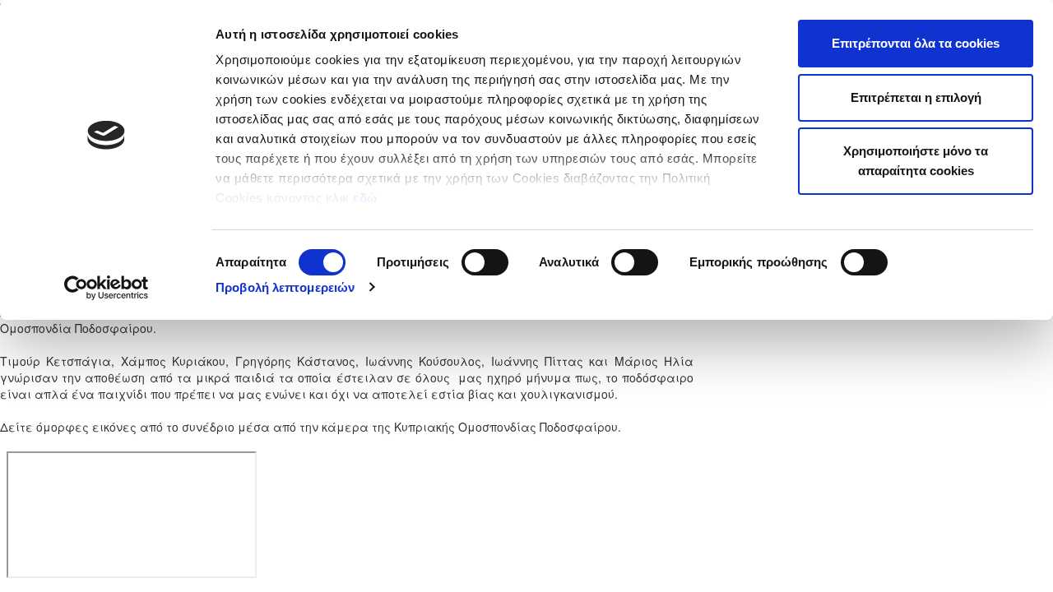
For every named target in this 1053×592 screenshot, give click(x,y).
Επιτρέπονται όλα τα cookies (916, 43)
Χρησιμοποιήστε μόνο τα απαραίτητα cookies (915, 161)
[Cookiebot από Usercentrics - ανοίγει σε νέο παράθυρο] (107, 287)
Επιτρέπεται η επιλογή (916, 97)
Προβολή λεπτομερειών (285, 287)
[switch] (485, 262)
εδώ (367, 198)
